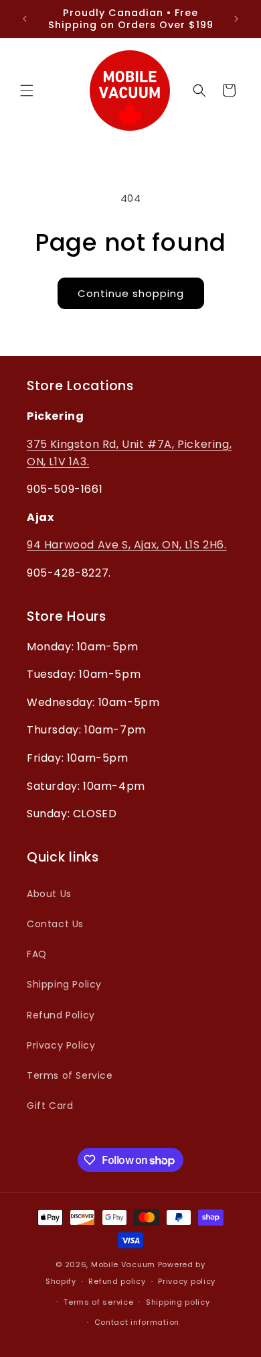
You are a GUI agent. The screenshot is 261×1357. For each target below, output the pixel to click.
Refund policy (116, 1281)
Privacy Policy (61, 1045)
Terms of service (98, 1302)
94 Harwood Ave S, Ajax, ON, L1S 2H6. (127, 544)
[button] (26, 90)
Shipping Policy (64, 984)
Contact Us (55, 924)
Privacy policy (186, 1281)
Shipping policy (178, 1302)
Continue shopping (131, 293)
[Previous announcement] (24, 19)
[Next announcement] (236, 19)
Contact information (136, 1322)
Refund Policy (61, 1015)
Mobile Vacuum (123, 1264)
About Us (49, 893)
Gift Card (50, 1105)
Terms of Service (70, 1075)
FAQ (37, 954)
